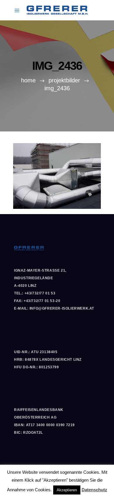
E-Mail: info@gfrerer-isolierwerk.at (54, 308)
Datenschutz (94, 489)
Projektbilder (64, 80)
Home (28, 80)
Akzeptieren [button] (67, 490)
